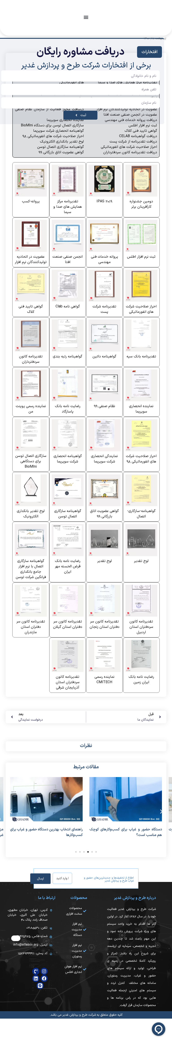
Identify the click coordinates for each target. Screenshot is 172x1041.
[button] (86, 17)
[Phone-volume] (35, 971)
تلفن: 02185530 (36, 927)
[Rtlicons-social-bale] (40, 985)
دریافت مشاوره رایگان (81, 52)
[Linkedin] (35, 978)
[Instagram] (44, 971)
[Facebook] (44, 978)
